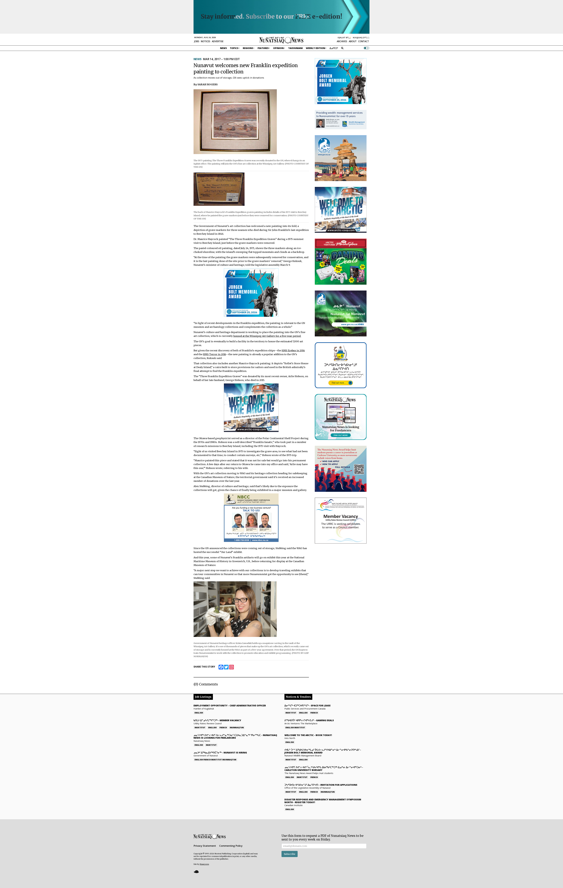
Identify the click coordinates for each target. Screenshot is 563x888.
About (353, 41)
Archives (342, 41)
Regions (248, 48)
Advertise (217, 41)
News (223, 48)
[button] (196, 871)
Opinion (278, 48)
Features (263, 48)
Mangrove (204, 864)
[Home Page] (281, 40)
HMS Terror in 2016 (214, 354)
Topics (234, 48)
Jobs (196, 41)
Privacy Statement (205, 845)
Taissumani (295, 48)
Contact (363, 41)
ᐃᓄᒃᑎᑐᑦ (334, 48)
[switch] (366, 48)
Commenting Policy (231, 845)
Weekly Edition (315, 48)
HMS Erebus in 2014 (293, 350)
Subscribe (289, 854)
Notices (205, 41)
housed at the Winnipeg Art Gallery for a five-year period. (267, 336)
